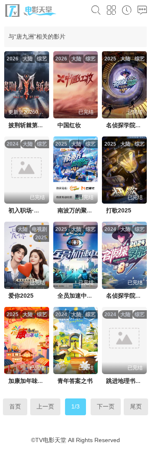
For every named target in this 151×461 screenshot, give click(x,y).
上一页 (45, 406)
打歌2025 (118, 210)
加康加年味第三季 (31, 380)
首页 (15, 406)
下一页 (106, 406)
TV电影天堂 (50, 440)
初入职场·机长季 (30, 210)
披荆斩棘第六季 (28, 125)
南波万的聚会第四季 (83, 210)
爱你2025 (21, 295)
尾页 (136, 406)
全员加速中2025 (78, 295)
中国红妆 (69, 125)
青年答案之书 (75, 380)
